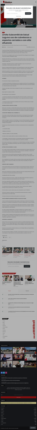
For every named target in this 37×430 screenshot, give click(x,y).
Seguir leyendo (18, 16)
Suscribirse (28, 13)
